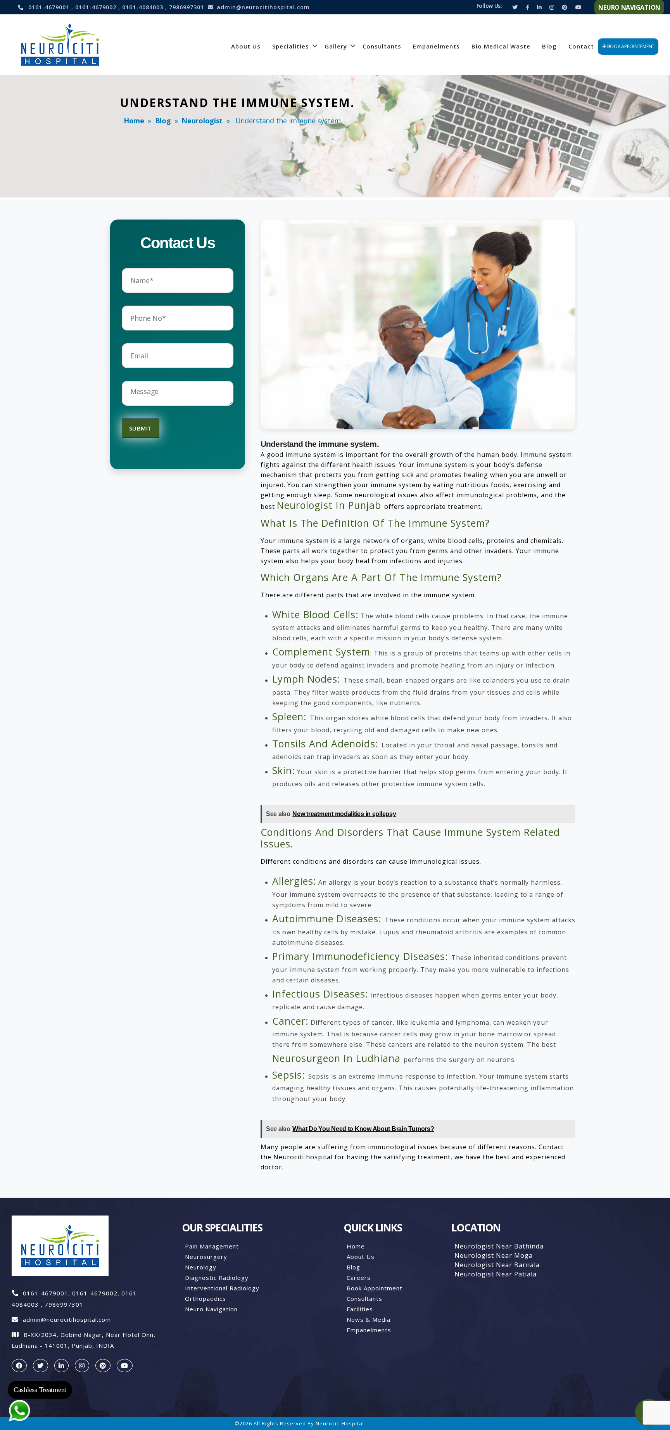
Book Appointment (374, 1288)
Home (134, 120)
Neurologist (202, 120)
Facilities (360, 1309)
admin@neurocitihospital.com (263, 7)
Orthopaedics (205, 1298)
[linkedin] (61, 1365)
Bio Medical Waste (500, 46)
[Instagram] (552, 7)
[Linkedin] (539, 7)
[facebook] (19, 1365)
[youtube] (125, 1365)
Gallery (336, 46)
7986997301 (186, 7)
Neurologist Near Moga (493, 1255)
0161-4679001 (49, 7)
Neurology (200, 1267)
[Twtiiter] (515, 7)
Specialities (290, 46)
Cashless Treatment (40, 1390)
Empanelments (436, 46)
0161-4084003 (143, 7)
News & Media (368, 1319)
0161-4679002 (96, 7)
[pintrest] (103, 1365)
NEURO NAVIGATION (629, 7)
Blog (549, 46)
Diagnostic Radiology (217, 1277)
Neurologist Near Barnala (497, 1265)
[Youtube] (578, 7)
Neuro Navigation (211, 1309)
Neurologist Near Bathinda (499, 1246)
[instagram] (82, 1365)
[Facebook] (527, 7)
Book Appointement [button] (630, 46)
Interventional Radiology (222, 1288)
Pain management (212, 1246)
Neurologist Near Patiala (495, 1274)
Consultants (382, 46)
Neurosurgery (206, 1257)
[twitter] (40, 1365)
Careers (359, 1277)
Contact (581, 46)
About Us (246, 46)
